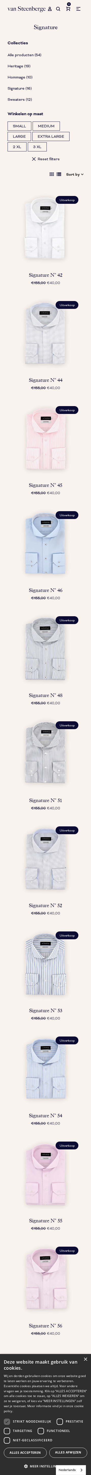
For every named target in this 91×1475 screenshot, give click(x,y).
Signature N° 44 (45, 380)
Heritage (19, 66)
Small (19, 126)
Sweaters (20, 99)
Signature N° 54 (45, 1115)
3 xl (37, 147)
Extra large (51, 136)
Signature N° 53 (45, 1010)
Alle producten (24, 55)
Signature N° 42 (45, 275)
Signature (20, 88)
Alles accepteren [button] (25, 1452)
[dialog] (45, 1414)
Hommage (20, 77)
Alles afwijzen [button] (68, 1452)
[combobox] (71, 1470)
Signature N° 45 (45, 485)
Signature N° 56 (45, 1326)
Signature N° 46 (45, 590)
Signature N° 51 (45, 800)
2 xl (17, 147)
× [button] (85, 1359)
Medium (46, 126)
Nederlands (67, 1470)
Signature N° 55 (45, 1221)
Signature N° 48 (45, 695)
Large (19, 136)
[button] (45, 1466)
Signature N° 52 (45, 905)
